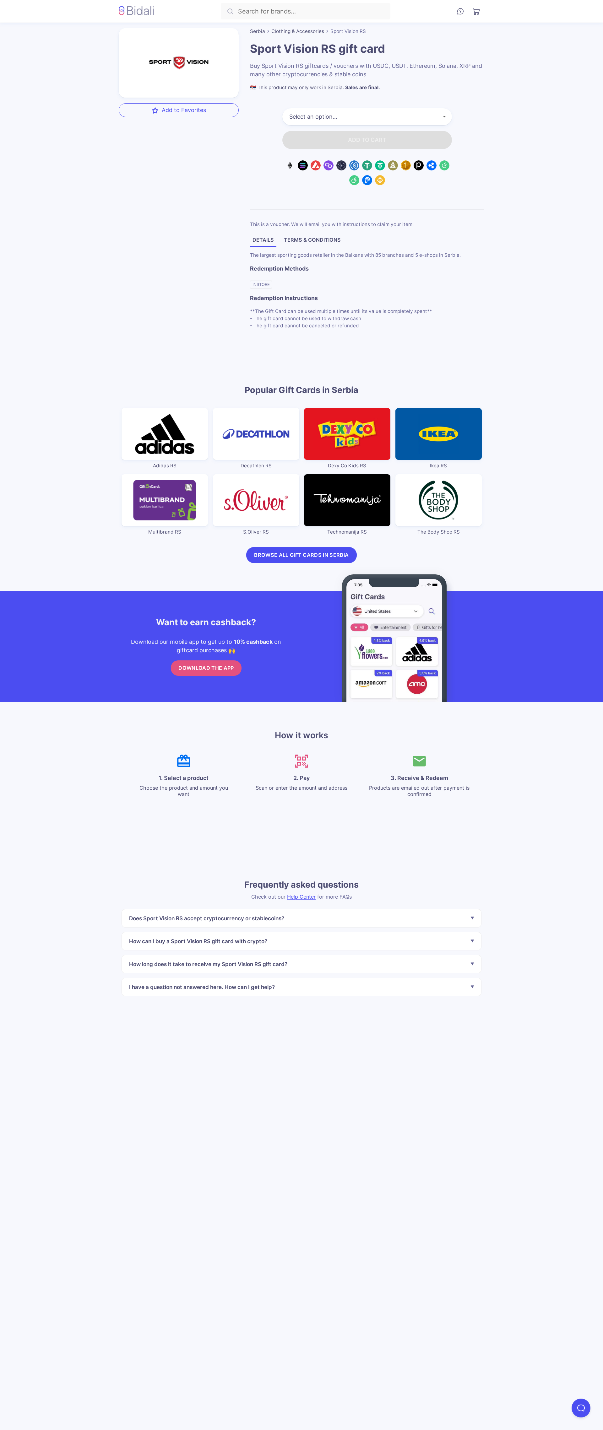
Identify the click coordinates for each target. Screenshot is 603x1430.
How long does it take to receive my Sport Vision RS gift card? (208, 964)
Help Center (301, 897)
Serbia (257, 31)
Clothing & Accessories (297, 31)
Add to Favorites (184, 110)
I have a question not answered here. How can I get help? (202, 987)
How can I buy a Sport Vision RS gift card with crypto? (198, 941)
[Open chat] (581, 1408)
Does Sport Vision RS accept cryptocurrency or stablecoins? (206, 918)
